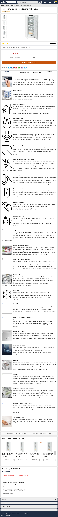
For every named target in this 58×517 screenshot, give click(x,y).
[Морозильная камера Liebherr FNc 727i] (8, 446)
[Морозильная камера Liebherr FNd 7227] (22, 446)
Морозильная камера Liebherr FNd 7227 (21, 455)
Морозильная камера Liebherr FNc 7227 (35, 455)
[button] (55, 453)
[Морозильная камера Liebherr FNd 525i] (49, 446)
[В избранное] (30, 57)
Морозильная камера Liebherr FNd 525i (48, 455)
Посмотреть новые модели (29, 62)
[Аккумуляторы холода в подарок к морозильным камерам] (15, 476)
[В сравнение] (34, 57)
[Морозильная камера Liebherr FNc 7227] (36, 446)
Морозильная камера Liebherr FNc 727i (7, 455)
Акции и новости (5, 471)
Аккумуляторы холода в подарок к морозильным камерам (14, 483)
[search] (39, 2)
